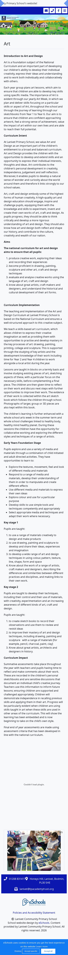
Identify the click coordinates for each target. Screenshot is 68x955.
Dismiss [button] (18, 951)
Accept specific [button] (31, 951)
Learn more (42, 946)
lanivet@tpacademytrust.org (37, 889)
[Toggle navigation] (64, 10)
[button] (8, 851)
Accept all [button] (48, 951)
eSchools (44, 922)
